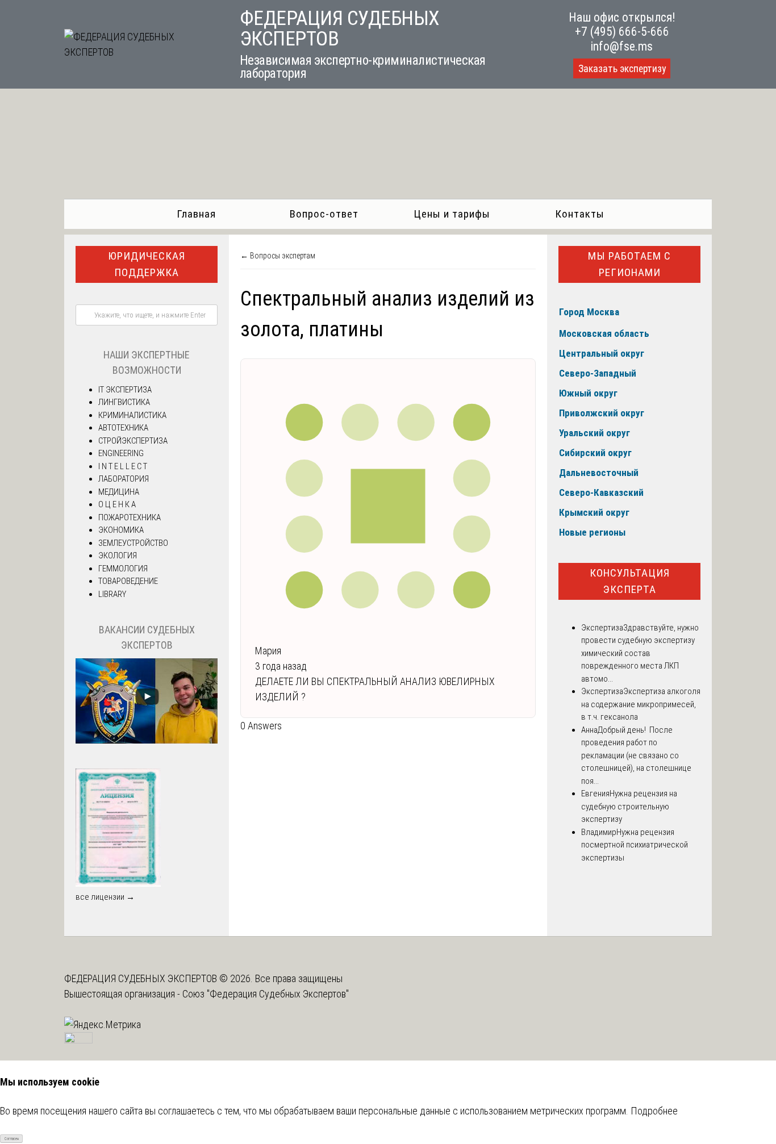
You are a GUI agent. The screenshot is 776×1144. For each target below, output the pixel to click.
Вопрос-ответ (324, 213)
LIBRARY (112, 594)
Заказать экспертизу (622, 68)
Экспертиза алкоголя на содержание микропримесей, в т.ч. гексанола (640, 704)
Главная (196, 213)
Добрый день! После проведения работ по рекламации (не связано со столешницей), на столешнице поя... (636, 755)
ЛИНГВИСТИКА (124, 402)
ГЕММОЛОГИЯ (123, 568)
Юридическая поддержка (146, 264)
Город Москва (589, 312)
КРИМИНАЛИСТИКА (132, 415)
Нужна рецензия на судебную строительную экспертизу (629, 806)
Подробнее (654, 1111)
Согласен (12, 1139)
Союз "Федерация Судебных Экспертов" (265, 994)
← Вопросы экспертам (277, 255)
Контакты (579, 213)
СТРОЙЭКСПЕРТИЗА (133, 441)
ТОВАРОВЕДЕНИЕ (128, 581)
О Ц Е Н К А (117, 504)
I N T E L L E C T (122, 466)
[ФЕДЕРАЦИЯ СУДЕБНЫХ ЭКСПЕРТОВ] (139, 52)
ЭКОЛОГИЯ (117, 555)
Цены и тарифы (452, 213)
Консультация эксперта (630, 581)
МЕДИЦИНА (118, 492)
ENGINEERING (121, 453)
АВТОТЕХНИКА (123, 428)
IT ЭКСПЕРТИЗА (125, 390)
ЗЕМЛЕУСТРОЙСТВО (133, 543)
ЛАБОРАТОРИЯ (123, 479)
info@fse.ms (622, 46)
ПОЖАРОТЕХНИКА (129, 517)
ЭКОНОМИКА (121, 530)
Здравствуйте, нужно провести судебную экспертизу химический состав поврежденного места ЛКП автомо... (640, 653)
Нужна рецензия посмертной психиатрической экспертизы (634, 845)
